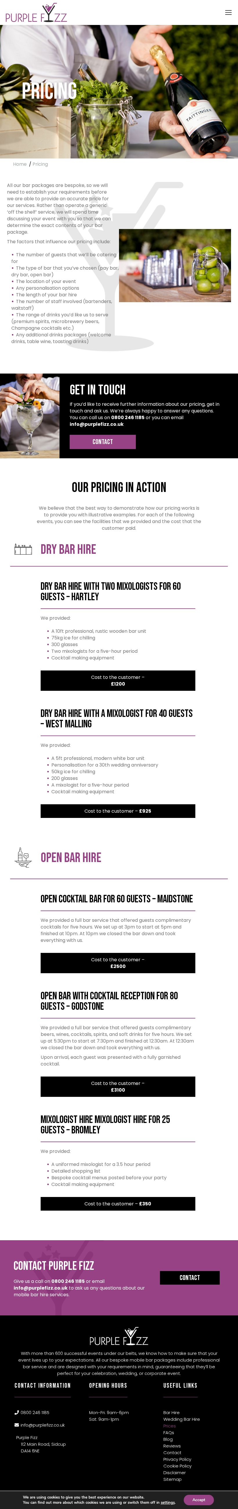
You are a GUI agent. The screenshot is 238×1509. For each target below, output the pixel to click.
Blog (168, 1439)
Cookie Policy (177, 1466)
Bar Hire (171, 1412)
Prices (169, 1426)
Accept (198, 1500)
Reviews (172, 1446)
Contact (103, 442)
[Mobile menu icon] (228, 12)
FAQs (168, 1432)
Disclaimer (174, 1473)
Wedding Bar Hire (181, 1419)
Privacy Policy (177, 1459)
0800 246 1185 (128, 417)
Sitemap (172, 1479)
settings (168, 1502)
